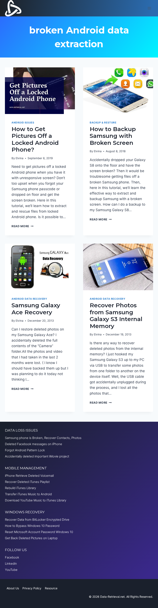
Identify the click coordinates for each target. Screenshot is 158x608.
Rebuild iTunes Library (20, 488)
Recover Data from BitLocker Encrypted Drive (37, 520)
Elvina (19, 158)
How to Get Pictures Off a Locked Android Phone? (35, 139)
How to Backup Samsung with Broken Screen (113, 136)
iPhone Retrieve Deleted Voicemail (29, 476)
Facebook (12, 557)
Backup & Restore (103, 122)
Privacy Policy (31, 588)
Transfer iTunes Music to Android (28, 494)
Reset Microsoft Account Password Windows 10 (39, 532)
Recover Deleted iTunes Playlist (27, 482)
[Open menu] (149, 8)
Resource (51, 588)
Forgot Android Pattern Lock (25, 450)
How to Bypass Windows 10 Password (32, 526)
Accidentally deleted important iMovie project (37, 456)
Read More (23, 226)
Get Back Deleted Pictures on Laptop (31, 538)
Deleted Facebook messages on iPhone (33, 444)
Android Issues (23, 122)
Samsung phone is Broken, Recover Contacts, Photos (43, 438)
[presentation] (40, 90)
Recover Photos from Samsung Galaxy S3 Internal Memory (116, 315)
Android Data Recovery (29, 298)
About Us (13, 588)
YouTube (11, 570)
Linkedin (11, 563)
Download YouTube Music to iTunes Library (35, 500)
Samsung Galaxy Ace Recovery (36, 309)
